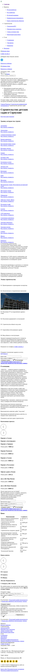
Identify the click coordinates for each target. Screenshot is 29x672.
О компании (4, 635)
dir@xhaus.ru (4, 353)
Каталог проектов (5, 625)
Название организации (7, 498)
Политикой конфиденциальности (11, 362)
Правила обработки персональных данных (12, 641)
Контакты (6, 48)
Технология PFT (5, 628)
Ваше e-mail (4, 503)
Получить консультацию (7, 116)
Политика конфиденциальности (9, 639)
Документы (4, 636)
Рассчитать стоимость (7, 127)
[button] (14, 427)
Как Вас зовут (4, 593)
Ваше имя (3, 356)
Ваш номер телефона (6, 358)
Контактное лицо (5, 502)
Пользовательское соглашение (15, 669)
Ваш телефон (4, 505)
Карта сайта (4, 669)
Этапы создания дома (6, 631)
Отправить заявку (5, 360)
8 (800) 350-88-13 (18, 346)
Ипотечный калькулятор (7, 632)
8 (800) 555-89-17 (5, 644)
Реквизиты (4, 638)
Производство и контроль (8, 629)
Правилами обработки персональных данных (14, 363)
